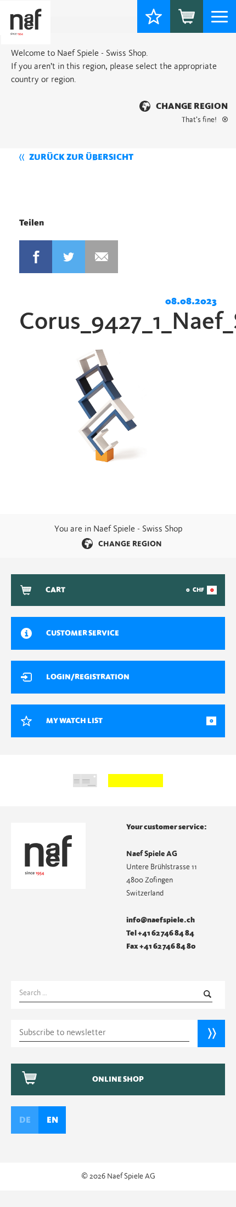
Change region (192, 106)
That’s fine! (199, 120)
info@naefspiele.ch (160, 920)
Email (101, 256)
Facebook (35, 256)
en (52, 1120)
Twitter (68, 256)
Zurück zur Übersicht (81, 157)
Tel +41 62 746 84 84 (160, 933)
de (25, 1120)
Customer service (82, 633)
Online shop (118, 1079)
